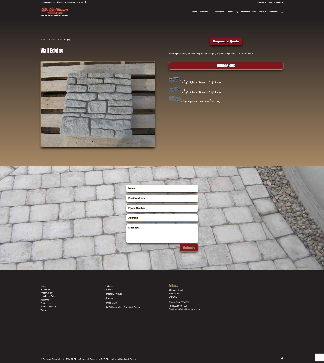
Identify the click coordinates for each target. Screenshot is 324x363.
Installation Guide (248, 12)
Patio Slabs (111, 303)
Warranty (44, 310)
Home (194, 12)
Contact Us (273, 12)
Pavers (109, 289)
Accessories (218, 12)
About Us (262, 12)
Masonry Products (114, 294)
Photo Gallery (232, 12)
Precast (54, 40)
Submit (189, 248)
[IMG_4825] (98, 146)
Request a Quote (264, 2)
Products (204, 12)
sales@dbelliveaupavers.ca (187, 309)
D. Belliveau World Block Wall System (123, 307)
